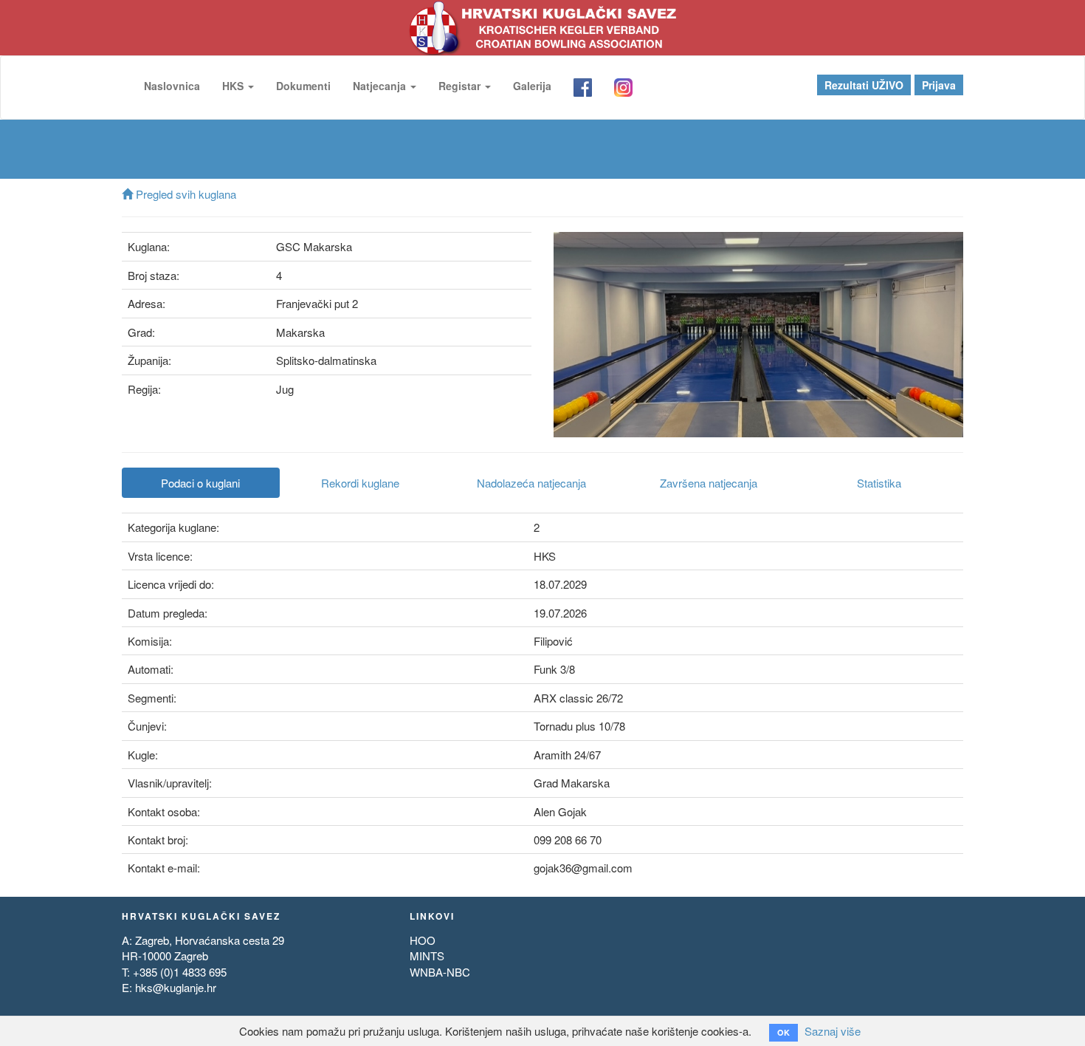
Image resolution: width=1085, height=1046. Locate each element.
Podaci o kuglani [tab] (200, 482)
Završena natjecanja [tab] (708, 482)
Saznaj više (833, 1031)
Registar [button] (460, 85)
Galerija (532, 85)
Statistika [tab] (879, 482)
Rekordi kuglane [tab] (360, 482)
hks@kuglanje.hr (175, 987)
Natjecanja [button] (381, 85)
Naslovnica (172, 85)
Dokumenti (303, 85)
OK (783, 1032)
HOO (422, 940)
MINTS (427, 955)
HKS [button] (234, 85)
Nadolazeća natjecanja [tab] (531, 482)
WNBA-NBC (440, 972)
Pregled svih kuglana (184, 194)
